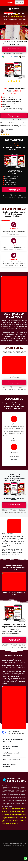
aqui (21, 821)
